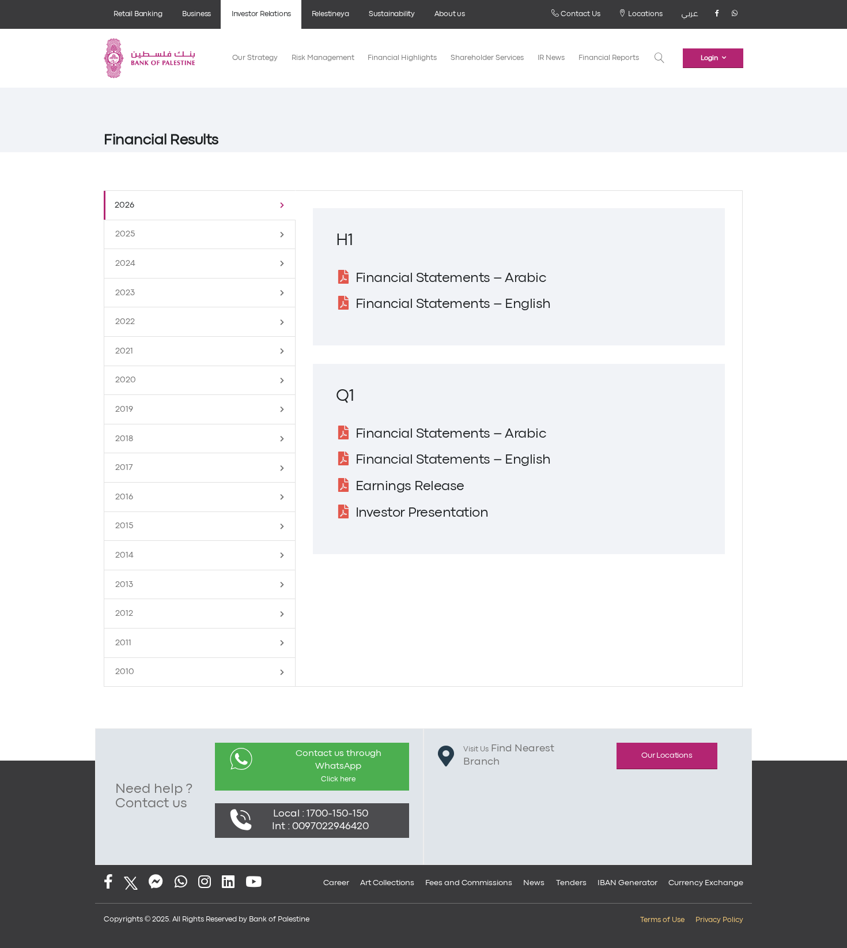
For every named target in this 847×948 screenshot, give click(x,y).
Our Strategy (255, 58)
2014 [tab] (124, 555)
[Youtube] (253, 883)
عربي (689, 14)
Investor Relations (261, 14)
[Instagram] (204, 883)
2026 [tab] (124, 205)
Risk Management (323, 58)
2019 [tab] (124, 409)
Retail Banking (138, 14)
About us (449, 14)
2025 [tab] (125, 234)
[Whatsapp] (735, 14)
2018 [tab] (124, 439)
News (533, 882)
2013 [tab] (124, 585)
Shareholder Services (487, 58)
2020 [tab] (125, 380)
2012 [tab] (124, 614)
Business (196, 14)
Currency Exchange (705, 882)
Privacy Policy (719, 920)
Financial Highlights (402, 58)
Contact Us (579, 14)
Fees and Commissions (468, 882)
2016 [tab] (124, 497)
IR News (551, 58)
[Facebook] (717, 14)
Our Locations (666, 755)
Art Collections (387, 882)
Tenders (571, 882)
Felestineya (330, 14)
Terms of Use (662, 920)
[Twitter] (131, 883)
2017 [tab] (124, 468)
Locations (644, 14)
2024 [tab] (125, 263)
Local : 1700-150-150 (320, 814)
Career (336, 882)
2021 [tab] (124, 351)
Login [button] (709, 58)
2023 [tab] (125, 293)
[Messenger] (156, 883)
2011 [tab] (123, 643)
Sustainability (392, 14)
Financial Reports (608, 58)
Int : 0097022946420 (320, 826)
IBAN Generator (627, 882)
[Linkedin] (228, 883)
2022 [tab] (125, 322)
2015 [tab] (124, 526)
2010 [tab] (124, 672)
